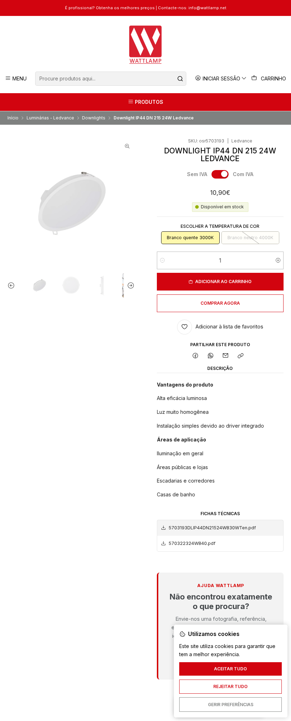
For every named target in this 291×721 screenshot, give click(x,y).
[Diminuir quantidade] (162, 260)
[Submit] (180, 79)
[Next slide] (129, 285)
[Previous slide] (12, 285)
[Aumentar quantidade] (278, 260)
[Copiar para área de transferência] (241, 356)
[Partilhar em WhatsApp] (210, 356)
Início (12, 118)
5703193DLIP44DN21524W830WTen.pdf (212, 527)
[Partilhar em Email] (225, 356)
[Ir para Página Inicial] (146, 44)
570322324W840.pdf (192, 543)
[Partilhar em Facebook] (195, 356)
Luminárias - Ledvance (50, 118)
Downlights (93, 118)
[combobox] (110, 79)
